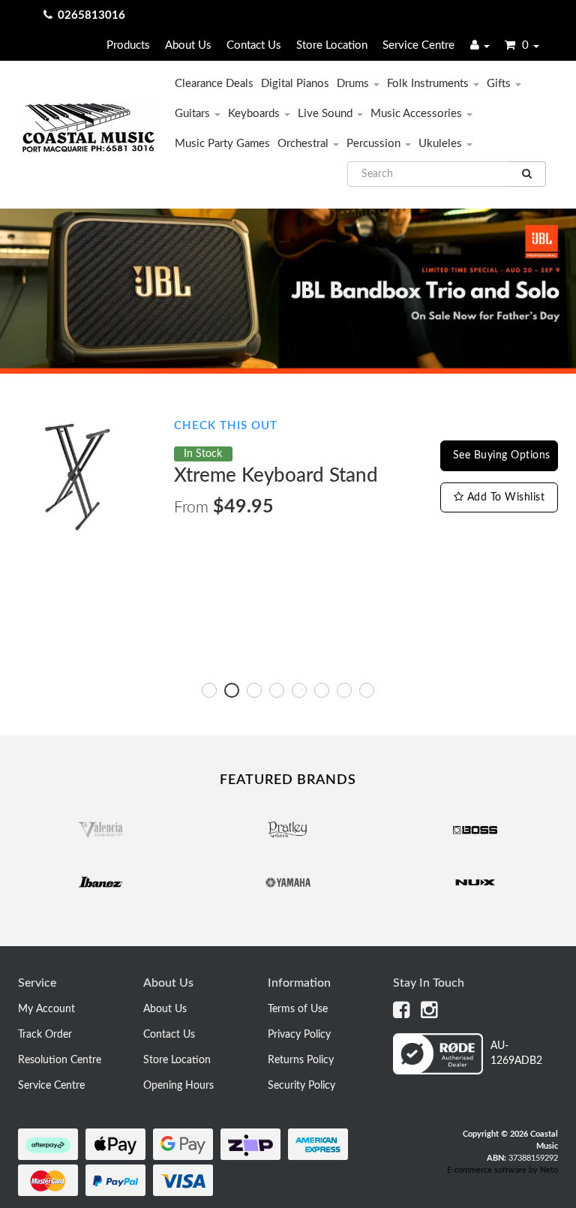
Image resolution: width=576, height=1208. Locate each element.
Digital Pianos (295, 83)
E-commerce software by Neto (502, 1170)
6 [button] (321, 690)
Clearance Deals (214, 83)
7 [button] (344, 690)
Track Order (45, 1034)
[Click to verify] (475, 1071)
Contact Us (253, 45)
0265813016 (91, 15)
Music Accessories (417, 113)
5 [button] (299, 690)
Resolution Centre (59, 1060)
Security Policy (301, 1085)
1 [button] (209, 690)
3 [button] (254, 690)
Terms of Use (298, 1009)
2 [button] (231, 690)
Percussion (375, 143)
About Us (188, 45)
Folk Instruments (429, 83)
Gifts (500, 83)
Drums (354, 83)
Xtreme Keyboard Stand (276, 475)
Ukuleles (441, 143)
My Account (46, 1009)
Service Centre (418, 45)
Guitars (194, 113)
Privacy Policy (299, 1034)
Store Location (332, 45)
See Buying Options (501, 455)
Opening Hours (178, 1085)
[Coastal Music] (88, 128)
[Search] (527, 174)
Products (128, 45)
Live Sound (327, 113)
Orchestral (305, 143)
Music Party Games (222, 143)
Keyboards (255, 113)
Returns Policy (301, 1060)
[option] (288, 476)
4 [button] (276, 690)
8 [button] (366, 690)
